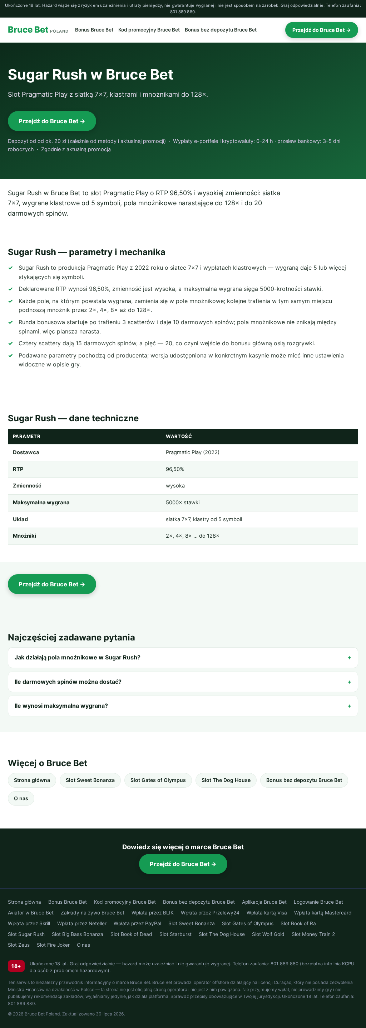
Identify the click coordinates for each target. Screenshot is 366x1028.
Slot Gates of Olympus (158, 780)
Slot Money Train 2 (313, 934)
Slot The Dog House (226, 780)
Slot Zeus (19, 945)
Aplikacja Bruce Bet (264, 902)
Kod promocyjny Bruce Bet (149, 30)
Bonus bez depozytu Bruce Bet (221, 30)
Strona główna (32, 780)
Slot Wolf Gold (268, 934)
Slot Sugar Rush (26, 934)
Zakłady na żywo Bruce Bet (92, 913)
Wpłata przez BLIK (153, 913)
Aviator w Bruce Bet (31, 913)
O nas (21, 798)
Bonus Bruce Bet (94, 30)
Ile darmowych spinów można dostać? (68, 681)
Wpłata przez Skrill (29, 923)
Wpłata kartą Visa (267, 913)
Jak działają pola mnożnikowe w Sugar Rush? (77, 657)
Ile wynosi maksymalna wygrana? (61, 705)
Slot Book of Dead (131, 934)
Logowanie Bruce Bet (318, 902)
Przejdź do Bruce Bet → (321, 30)
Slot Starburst (175, 934)
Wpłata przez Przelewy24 (210, 913)
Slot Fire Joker (53, 945)
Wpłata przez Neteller (82, 923)
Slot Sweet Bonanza (90, 780)
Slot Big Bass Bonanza (77, 934)
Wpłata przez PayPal (137, 923)
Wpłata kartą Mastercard (323, 913)
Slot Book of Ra (298, 923)
